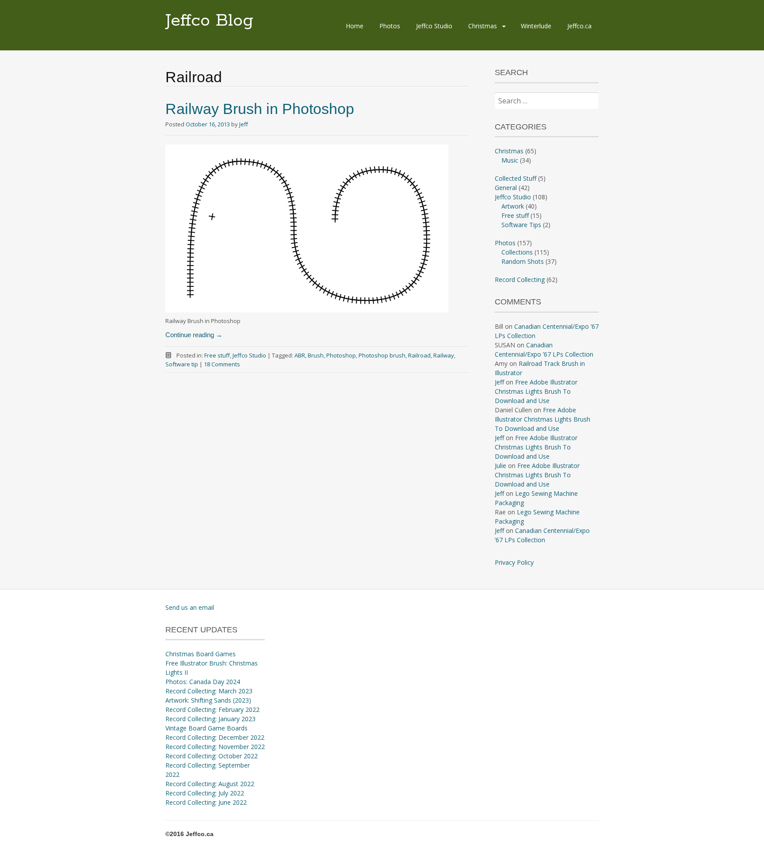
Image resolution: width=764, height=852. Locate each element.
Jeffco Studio (434, 26)
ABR (299, 355)
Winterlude (536, 26)
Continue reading (193, 335)
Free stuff (217, 355)
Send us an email (189, 607)
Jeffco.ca (579, 26)
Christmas (482, 26)
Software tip (181, 364)
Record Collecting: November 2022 (215, 746)
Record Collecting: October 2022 (211, 756)
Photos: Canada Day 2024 (202, 681)
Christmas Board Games (200, 654)
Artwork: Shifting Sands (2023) (208, 700)
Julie (500, 465)
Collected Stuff (515, 178)
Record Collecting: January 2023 (210, 719)
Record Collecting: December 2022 (214, 737)
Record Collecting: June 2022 (206, 802)
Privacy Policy (514, 562)
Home (354, 26)
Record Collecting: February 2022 (212, 709)
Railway (443, 355)
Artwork (512, 206)
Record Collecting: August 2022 (209, 784)
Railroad (419, 355)
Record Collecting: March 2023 (208, 691)
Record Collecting (520, 279)
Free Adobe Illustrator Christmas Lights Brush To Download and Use (536, 391)
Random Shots (522, 261)
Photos (389, 26)
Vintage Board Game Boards (206, 728)
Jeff (243, 124)
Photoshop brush (382, 355)
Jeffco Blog (209, 21)
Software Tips (521, 225)
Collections (517, 252)
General (506, 187)
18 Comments (222, 364)
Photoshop (341, 355)
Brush (316, 355)
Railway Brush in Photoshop (259, 108)
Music (509, 160)
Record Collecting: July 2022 (204, 793)
